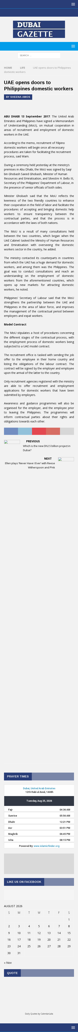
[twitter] (35, 13)
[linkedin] (42, 13)
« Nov (8, 963)
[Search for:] (39, 55)
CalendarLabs (47, 1013)
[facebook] (27, 13)
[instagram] (50, 13)
